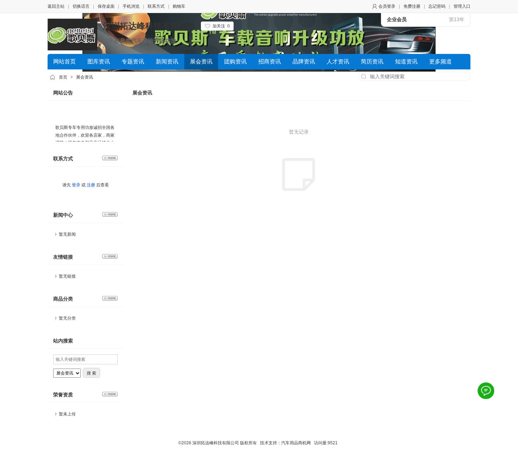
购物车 (179, 6)
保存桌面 (106, 6)
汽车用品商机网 (296, 442)
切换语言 (81, 6)
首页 (63, 77)
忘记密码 (436, 6)
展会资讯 (84, 77)
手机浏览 (131, 6)
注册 (91, 185)
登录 (76, 185)
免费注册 (411, 6)
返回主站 (56, 6)
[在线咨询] (485, 390)
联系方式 (156, 6)
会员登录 (386, 6)
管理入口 (462, 6)
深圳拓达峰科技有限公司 (149, 26)
